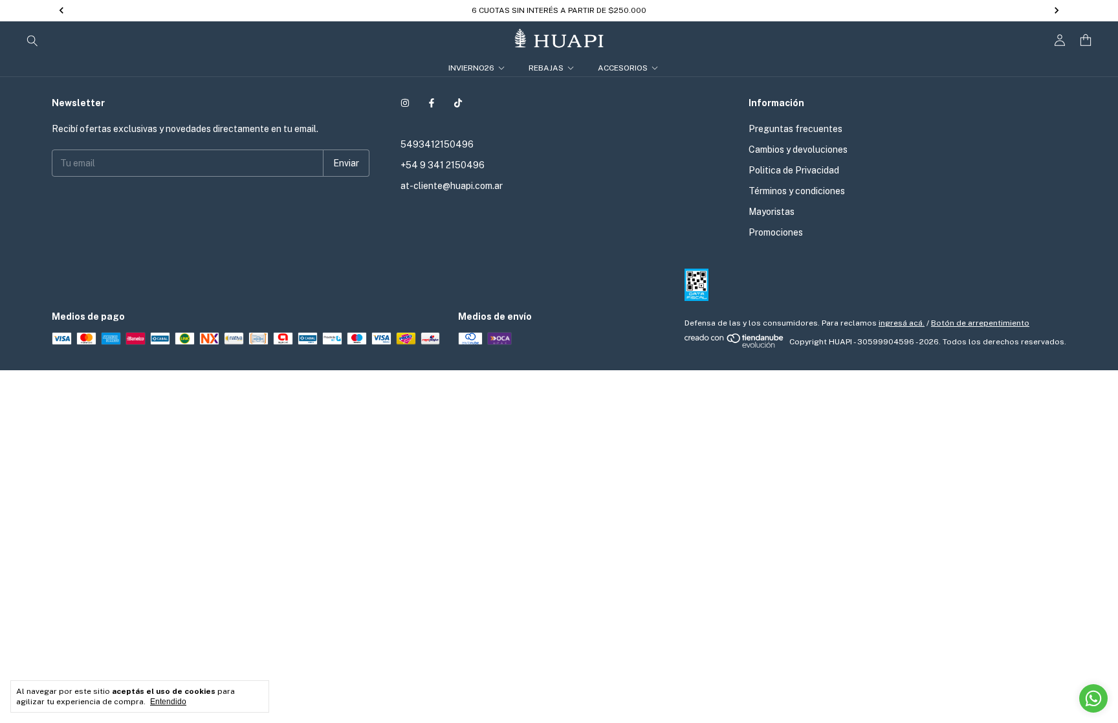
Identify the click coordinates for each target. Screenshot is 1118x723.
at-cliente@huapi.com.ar (451, 186)
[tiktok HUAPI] (458, 103)
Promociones (776, 232)
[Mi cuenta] (1059, 40)
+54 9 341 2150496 (442, 165)
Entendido (168, 701)
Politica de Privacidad (794, 170)
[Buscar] (32, 40)
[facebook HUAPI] (431, 103)
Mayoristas (772, 211)
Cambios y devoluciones (798, 149)
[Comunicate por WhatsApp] (1093, 698)
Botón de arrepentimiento (980, 323)
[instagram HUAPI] (405, 103)
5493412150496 (437, 144)
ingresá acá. (902, 323)
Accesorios (623, 67)
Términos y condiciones (797, 191)
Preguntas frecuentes (795, 129)
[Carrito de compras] (1085, 40)
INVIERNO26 (471, 67)
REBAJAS (546, 67)
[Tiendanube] (735, 345)
